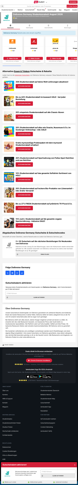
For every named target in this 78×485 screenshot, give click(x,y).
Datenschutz (6, 447)
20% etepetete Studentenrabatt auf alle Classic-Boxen (40, 112)
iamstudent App (46, 407)
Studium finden (7, 427)
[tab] (10, 26)
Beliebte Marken (46, 394)
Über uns (5, 390)
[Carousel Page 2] (30, 65)
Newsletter (44, 411)
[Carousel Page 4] (66, 65)
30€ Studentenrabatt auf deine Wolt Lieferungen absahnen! (42, 82)
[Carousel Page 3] (48, 65)
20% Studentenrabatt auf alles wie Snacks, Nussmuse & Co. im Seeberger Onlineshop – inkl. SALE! (43, 128)
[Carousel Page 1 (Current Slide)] (12, 65)
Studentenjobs (7, 419)
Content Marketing (47, 427)
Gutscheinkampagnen (48, 423)
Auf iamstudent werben (48, 419)
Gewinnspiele (52, 10)
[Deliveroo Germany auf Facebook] (12, 273)
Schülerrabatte (7, 435)
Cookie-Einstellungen (9, 451)
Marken (20, 10)
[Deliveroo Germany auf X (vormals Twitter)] (7, 273)
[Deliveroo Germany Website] (22, 273)
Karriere (5, 394)
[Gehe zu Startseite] (39, 2)
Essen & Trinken (22, 71)
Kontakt (5, 403)
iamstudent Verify (46, 431)
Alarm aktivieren (39, 297)
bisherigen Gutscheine (22, 75)
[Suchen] (2, 6)
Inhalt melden (8, 345)
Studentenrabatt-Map (48, 398)
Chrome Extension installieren (40, 360)
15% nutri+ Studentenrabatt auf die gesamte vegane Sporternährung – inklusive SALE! (39, 220)
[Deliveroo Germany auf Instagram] (17, 273)
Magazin (67, 10)
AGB (3, 459)
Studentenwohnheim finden (11, 423)
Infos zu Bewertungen (9, 455)
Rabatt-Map (41, 10)
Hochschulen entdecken (10, 431)
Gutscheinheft (29, 10)
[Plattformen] (46, 2)
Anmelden (73, 2)
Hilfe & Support (7, 398)
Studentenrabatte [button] (8, 10)
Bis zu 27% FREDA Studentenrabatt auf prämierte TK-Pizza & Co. (44, 204)
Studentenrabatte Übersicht (50, 390)
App (60, 10)
